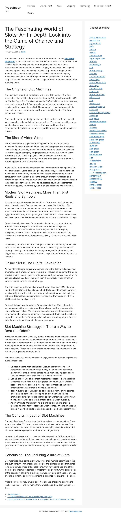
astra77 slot (95, 188)
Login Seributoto (97, 76)
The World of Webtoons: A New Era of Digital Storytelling (29, 497)
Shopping (71, 6)
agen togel (94, 79)
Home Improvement (102, 6)
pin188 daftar (95, 155)
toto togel (94, 85)
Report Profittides (97, 122)
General (30, 13)
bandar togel (95, 185)
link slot (93, 128)
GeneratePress (75, 511)
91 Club (93, 61)
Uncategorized (13, 494)
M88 (91, 46)
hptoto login (95, 64)
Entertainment (46, 6)
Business (31, 6)
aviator (92, 49)
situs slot (93, 109)
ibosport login (95, 167)
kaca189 (93, 182)
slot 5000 (94, 91)
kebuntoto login (96, 137)
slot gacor (94, 118)
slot (91, 67)
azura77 (93, 73)
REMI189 (93, 146)
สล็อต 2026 (94, 97)
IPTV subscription (97, 173)
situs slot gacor (96, 140)
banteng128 (95, 176)
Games (59, 6)
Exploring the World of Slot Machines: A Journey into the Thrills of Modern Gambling (40, 499)
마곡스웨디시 (95, 170)
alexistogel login (97, 106)
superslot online (96, 134)
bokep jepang (95, 70)
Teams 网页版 (95, 88)
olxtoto (92, 52)
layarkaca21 (95, 43)
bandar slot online (98, 130)
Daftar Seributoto (97, 37)
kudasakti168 (95, 55)
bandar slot (94, 40)
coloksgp (93, 116)
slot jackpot (104, 112)
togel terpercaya (97, 58)
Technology (85, 6)
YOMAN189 (94, 143)
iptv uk (92, 164)
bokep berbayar (97, 94)
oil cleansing (95, 161)
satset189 (94, 112)
